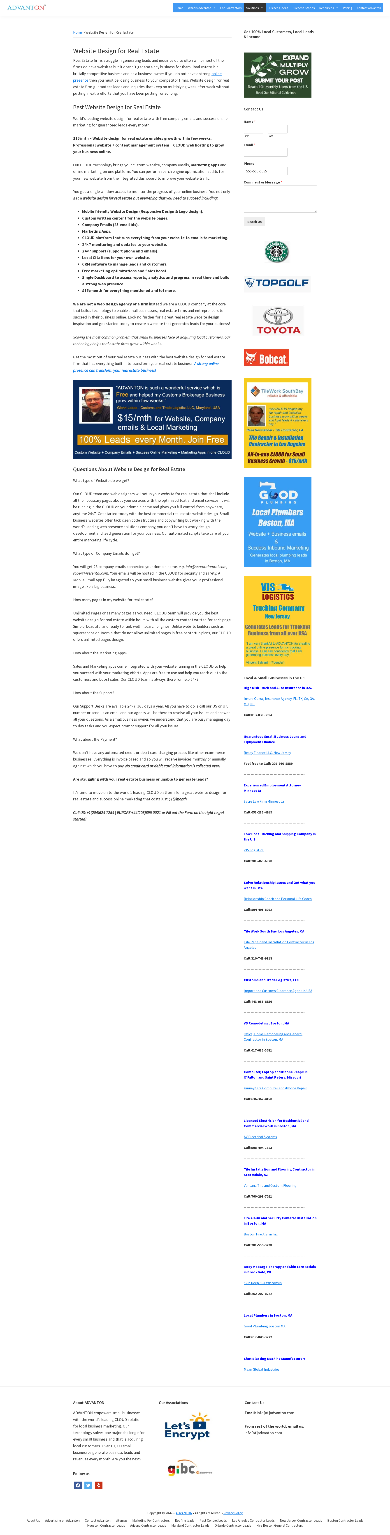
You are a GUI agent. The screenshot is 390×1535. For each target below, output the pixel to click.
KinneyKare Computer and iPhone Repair (275, 1088)
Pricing (347, 8)
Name (250, 121)
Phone (249, 163)
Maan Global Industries (261, 1369)
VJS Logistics (254, 850)
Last (270, 136)
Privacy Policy (233, 1513)
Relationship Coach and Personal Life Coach (278, 898)
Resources (326, 8)
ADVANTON (184, 1513)
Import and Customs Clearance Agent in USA (278, 990)
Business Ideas (278, 8)
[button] (213, 8)
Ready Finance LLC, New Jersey (267, 752)
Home (179, 8)
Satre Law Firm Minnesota (264, 801)
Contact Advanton (369, 8)
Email (249, 144)
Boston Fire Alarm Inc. (261, 1234)
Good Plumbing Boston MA (265, 1326)
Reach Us (254, 221)
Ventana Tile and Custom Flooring (270, 1185)
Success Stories (304, 8)
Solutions (252, 8)
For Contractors (231, 8)
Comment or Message (263, 182)
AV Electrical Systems (260, 1136)
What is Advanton (199, 8)
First (246, 136)
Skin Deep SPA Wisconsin (263, 1283)
